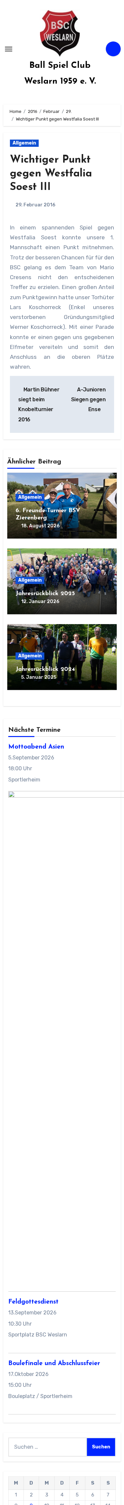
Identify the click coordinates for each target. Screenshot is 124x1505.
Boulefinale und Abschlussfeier (54, 1363)
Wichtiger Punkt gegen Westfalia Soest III (51, 174)
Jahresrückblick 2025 (45, 594)
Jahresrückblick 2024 (45, 670)
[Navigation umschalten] (8, 49)
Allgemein (24, 143)
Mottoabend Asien (36, 747)
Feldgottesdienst (33, 1302)
